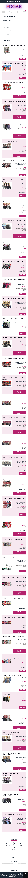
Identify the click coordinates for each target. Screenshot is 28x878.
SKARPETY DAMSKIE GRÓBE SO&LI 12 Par (13, 261)
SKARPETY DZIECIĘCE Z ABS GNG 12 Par (12, 539)
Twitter (14, 845)
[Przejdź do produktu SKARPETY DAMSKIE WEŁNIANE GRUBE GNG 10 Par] (7, 403)
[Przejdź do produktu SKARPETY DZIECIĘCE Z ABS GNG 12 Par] (7, 544)
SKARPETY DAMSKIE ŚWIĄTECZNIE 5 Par (12, 82)
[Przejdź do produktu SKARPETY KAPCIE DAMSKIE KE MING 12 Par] (7, 603)
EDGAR (14, 6)
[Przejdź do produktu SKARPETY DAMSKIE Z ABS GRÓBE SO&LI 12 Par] (7, 484)
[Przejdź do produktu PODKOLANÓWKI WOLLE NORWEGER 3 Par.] (7, 50)
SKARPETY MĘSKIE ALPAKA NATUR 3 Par (12, 675)
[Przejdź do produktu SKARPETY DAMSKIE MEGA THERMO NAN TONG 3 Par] (7, 304)
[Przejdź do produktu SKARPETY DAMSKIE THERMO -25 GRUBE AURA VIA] (7, 364)
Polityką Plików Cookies (9, 874)
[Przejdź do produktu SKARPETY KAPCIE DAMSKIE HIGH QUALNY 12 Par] (7, 583)
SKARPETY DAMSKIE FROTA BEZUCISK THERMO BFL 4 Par (12, 774)
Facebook (8, 845)
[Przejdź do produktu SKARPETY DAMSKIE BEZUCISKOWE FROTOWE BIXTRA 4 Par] (7, 738)
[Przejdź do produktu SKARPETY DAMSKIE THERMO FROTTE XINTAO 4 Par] (7, 344)
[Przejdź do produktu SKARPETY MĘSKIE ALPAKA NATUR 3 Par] (7, 680)
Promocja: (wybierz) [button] (7, 34)
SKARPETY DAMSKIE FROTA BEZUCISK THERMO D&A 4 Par (12, 815)
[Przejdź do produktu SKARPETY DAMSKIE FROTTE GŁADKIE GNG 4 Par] (7, 206)
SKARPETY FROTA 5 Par (8, 557)
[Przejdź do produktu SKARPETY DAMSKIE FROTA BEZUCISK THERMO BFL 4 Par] (7, 780)
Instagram (14, 849)
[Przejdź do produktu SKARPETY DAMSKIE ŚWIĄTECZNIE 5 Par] (7, 87)
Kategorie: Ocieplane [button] (7, 20)
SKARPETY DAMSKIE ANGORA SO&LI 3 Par (13, 160)
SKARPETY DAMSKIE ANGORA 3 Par (11, 122)
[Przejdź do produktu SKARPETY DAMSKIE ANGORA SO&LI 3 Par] (7, 165)
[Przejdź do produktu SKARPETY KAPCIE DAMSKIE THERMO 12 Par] (7, 641)
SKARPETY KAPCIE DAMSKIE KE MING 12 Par (13, 598)
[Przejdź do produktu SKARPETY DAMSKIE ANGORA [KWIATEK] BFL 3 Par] (7, 107)
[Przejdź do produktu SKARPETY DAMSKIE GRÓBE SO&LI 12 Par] (7, 266)
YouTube (20, 845)
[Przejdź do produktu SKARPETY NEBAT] (7, 699)
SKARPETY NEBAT (6, 694)
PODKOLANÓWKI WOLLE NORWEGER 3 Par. (13, 45)
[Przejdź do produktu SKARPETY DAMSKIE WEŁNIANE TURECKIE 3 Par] (7, 463)
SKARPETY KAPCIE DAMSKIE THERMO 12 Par (13, 637)
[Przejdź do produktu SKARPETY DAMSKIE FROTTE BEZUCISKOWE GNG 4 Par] (7, 185)
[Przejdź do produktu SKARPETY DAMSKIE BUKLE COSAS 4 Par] (7, 68)
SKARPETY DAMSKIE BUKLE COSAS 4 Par (12, 63)
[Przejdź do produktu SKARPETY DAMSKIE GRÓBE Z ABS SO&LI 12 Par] (7, 285)
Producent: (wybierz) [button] (7, 24)
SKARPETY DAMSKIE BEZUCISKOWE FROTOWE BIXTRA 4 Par (11, 733)
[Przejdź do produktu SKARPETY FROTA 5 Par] (7, 566)
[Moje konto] (17, 11)
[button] (3, 11)
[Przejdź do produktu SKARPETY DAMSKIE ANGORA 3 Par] (7, 127)
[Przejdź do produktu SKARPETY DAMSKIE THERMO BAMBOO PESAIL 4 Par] (7, 324)
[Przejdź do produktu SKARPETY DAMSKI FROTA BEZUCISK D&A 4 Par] (7, 718)
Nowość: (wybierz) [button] (7, 30)
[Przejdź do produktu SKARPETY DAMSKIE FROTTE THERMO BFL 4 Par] (7, 226)
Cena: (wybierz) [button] (6, 27)
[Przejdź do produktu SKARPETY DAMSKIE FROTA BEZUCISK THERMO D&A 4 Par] (7, 820)
